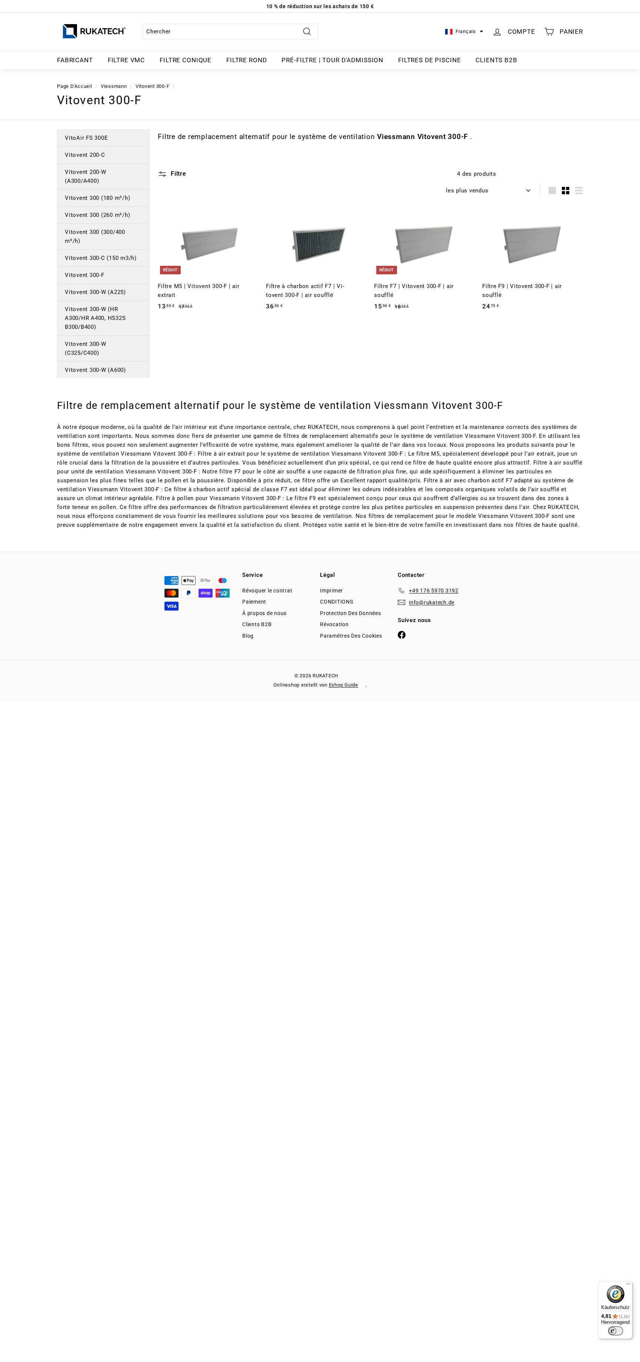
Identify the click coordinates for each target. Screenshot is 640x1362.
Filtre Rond (246, 60)
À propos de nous (264, 613)
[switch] (615, 1330)
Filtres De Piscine (429, 60)
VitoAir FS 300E (86, 138)
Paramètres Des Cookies (351, 636)
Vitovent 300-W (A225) (95, 292)
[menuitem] (75, 60)
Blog (248, 636)
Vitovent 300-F (153, 86)
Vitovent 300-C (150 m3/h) (101, 258)
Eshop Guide (343, 685)
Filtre (177, 173)
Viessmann (114, 86)
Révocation (334, 624)
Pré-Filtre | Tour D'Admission (332, 60)
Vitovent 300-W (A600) (95, 370)
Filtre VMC (126, 60)
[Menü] (628, 1285)
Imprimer (331, 591)
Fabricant (75, 60)
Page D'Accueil (74, 86)
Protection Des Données (350, 613)
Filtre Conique (185, 60)
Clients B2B (496, 60)
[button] (464, 32)
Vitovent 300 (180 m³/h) (97, 198)
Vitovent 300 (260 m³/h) (97, 215)
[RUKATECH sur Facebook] (402, 634)
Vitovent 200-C (85, 155)
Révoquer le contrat (267, 591)
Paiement (254, 602)
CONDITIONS (336, 602)
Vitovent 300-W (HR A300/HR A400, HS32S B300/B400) (95, 318)
